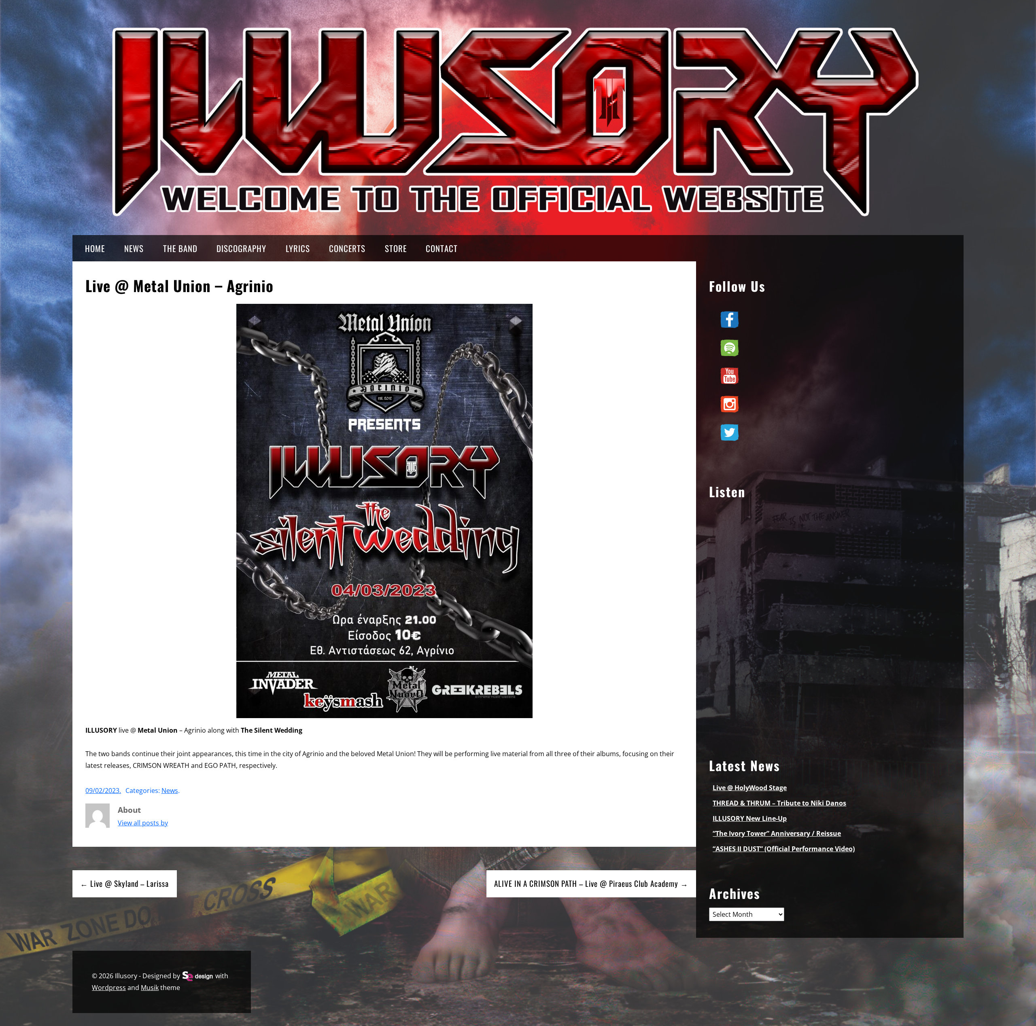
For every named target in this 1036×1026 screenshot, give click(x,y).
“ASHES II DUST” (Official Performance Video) (784, 848)
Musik (150, 987)
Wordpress (109, 987)
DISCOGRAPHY (241, 248)
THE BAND (180, 248)
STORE (396, 248)
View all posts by (143, 822)
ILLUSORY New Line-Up (750, 818)
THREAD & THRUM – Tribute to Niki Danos (779, 803)
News (169, 790)
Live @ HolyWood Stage (750, 787)
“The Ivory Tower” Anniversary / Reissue (777, 833)
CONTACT (442, 248)
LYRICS (298, 248)
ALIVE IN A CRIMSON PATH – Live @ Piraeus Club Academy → (591, 883)
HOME (95, 248)
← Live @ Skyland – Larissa (124, 883)
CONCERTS (347, 248)
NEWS (134, 248)
